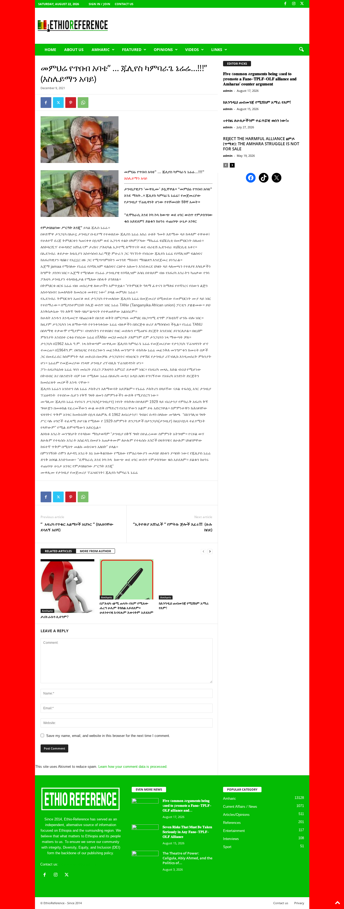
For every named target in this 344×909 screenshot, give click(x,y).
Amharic (101, 49)
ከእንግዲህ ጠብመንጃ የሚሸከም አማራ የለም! (184, 605)
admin (227, 91)
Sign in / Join (99, 4)
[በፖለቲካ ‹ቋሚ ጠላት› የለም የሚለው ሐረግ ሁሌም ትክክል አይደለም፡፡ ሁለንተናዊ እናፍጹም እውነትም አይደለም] (126, 579)
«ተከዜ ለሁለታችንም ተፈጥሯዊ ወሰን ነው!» (256, 120)
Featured (131, 49)
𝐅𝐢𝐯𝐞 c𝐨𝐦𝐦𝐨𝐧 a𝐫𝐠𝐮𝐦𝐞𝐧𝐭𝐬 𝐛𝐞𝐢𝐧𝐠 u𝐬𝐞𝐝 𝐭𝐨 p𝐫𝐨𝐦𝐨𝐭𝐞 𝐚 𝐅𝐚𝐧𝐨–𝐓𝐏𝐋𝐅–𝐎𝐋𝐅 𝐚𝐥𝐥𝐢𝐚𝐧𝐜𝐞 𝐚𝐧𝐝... (187, 805)
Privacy (299, 903)
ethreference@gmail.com (78, 864)
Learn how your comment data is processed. (132, 767)
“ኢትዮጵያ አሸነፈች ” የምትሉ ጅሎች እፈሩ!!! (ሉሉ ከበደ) (172, 526)
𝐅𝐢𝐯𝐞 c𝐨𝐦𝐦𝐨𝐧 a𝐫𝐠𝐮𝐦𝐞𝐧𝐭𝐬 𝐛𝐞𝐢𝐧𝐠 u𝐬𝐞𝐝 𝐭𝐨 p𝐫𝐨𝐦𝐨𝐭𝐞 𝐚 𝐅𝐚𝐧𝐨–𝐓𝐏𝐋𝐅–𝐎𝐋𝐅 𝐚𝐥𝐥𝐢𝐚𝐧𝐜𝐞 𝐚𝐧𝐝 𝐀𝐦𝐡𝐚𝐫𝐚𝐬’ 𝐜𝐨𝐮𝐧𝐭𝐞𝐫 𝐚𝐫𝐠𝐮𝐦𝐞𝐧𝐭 (259, 78)
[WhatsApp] (83, 102)
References (232, 823)
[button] (301, 50)
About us (74, 49)
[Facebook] (285, 4)
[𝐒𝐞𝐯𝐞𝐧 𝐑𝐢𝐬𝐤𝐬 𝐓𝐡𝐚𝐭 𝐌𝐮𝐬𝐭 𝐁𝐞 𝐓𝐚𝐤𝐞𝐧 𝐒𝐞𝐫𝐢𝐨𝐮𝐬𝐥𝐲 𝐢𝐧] (145, 834)
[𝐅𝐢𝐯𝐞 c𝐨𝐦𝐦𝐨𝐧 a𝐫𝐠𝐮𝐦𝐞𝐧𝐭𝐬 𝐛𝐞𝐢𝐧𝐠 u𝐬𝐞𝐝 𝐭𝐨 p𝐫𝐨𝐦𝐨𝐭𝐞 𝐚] (145, 808)
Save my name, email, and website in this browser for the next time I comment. (108, 736)
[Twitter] (58, 102)
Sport (227, 847)
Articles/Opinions (236, 815)
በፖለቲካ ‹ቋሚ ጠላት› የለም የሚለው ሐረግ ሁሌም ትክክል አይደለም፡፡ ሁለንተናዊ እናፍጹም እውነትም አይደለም (126, 608)
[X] (302, 4)
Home (50, 49)
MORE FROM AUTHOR (95, 551)
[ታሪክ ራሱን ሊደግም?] (67, 586)
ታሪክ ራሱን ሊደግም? (55, 616)
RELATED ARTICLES (58, 551)
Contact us (124, 4)
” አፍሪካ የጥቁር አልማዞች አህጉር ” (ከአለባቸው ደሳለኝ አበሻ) (77, 526)
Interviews (231, 839)
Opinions (163, 49)
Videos (192, 49)
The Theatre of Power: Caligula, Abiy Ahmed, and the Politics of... (187, 858)
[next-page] (210, 551)
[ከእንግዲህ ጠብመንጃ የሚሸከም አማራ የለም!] (186, 579)
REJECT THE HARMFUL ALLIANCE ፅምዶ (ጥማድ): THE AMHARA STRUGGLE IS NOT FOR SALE (261, 143)
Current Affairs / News (240, 807)
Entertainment (234, 831)
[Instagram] (294, 4)
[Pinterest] (70, 102)
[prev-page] (203, 551)
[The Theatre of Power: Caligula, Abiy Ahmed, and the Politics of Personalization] (145, 861)
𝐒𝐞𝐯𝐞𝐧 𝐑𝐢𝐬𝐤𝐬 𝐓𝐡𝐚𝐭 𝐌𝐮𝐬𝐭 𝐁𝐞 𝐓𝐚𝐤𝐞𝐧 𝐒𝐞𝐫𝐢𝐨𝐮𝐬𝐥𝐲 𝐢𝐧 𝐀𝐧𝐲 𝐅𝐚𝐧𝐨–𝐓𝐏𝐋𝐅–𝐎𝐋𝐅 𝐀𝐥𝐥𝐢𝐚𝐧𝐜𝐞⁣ (187, 831)
